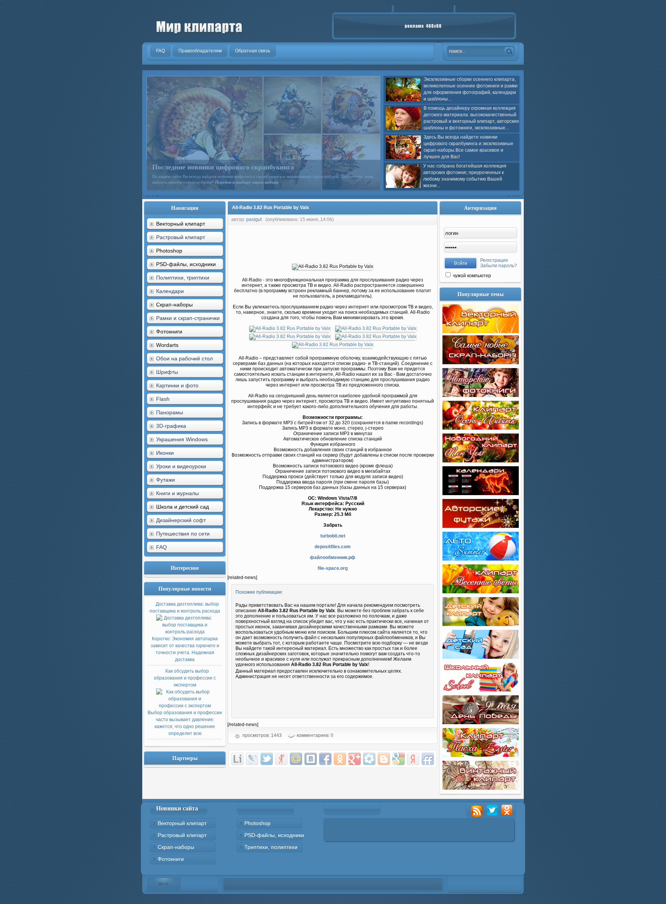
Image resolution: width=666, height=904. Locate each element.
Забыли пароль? (498, 265)
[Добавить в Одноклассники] (340, 759)
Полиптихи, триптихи (182, 278)
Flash (163, 399)
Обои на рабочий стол (184, 358)
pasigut (254, 219)
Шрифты (167, 372)
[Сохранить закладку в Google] (398, 759)
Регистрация (494, 260)
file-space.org (333, 568)
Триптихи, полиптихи (271, 847)
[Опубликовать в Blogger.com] (384, 759)
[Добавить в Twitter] (267, 759)
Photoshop (257, 823)
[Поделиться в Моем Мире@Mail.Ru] (296, 759)
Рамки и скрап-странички (188, 318)
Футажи (165, 480)
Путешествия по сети (183, 534)
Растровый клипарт (180, 237)
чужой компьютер (471, 275)
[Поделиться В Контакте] (310, 759)
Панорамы (169, 412)
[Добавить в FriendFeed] (428, 759)
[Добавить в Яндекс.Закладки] (413, 759)
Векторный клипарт (182, 823)
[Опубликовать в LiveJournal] (252, 759)
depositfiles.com (332, 546)
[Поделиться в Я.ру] (281, 759)
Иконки (165, 453)
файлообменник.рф (332, 557)
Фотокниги (171, 859)
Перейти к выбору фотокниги (321, 182)
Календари (170, 291)
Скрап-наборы (176, 847)
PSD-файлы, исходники (274, 835)
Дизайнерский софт (181, 520)
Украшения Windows (182, 439)
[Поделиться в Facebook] (325, 759)
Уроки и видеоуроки (181, 466)
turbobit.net (332, 536)
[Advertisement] (367, 242)
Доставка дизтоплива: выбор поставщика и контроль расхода (185, 631)
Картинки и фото (177, 385)
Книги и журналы (177, 493)
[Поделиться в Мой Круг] (369, 759)
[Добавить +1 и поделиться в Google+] (354, 759)
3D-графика (171, 426)
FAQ (161, 547)
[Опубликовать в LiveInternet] (237, 759)
